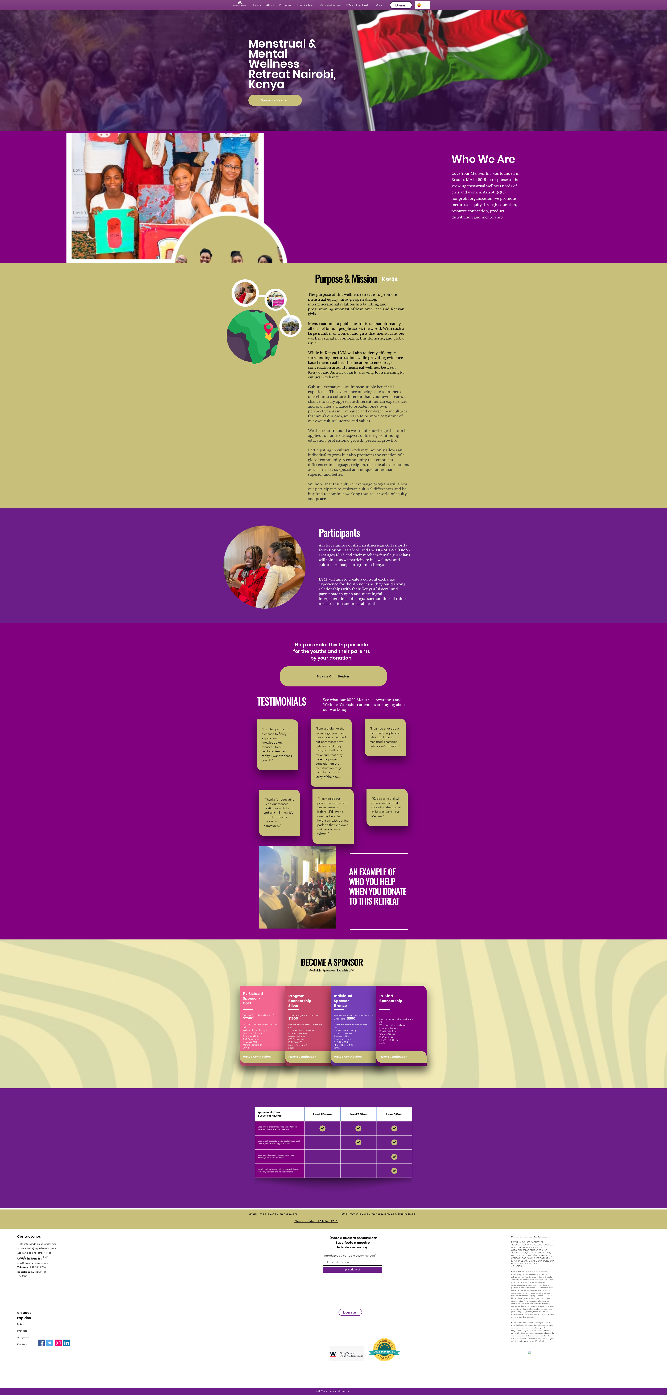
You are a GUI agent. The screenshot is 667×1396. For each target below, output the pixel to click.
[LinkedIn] (66, 1343)
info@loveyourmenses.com (32, 1263)
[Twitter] (49, 1343)
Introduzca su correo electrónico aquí (349, 1255)
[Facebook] (41, 1343)
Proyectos (22, 1330)
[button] (331, 924)
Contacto (22, 1344)
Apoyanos (23, 1337)
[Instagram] (58, 1343)
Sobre (20, 1323)
